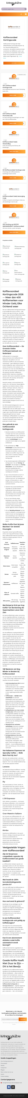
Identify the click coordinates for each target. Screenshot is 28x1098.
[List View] (5, 66)
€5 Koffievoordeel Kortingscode (14, 170)
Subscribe (22, 1019)
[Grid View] (4, 66)
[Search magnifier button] (25, 9)
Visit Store (14, 63)
